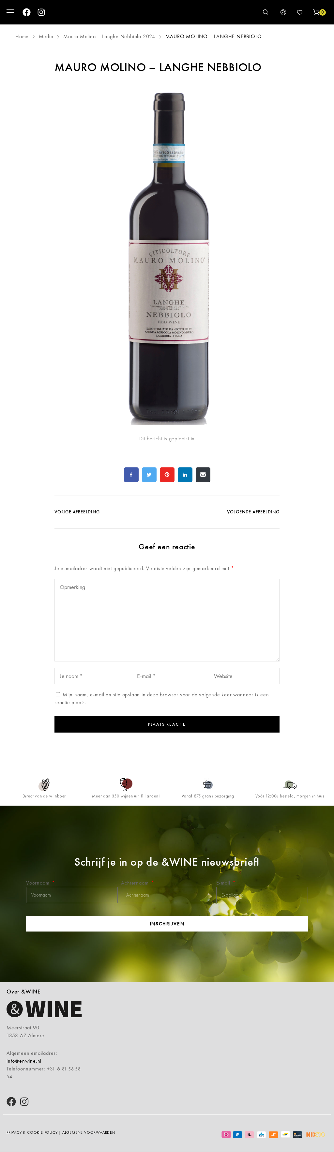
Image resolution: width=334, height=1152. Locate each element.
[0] (316, 12)
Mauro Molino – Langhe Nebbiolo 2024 (109, 36)
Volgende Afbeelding (253, 512)
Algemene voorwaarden (88, 1132)
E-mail (224, 882)
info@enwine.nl (24, 1060)
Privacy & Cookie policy (32, 1132)
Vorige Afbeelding (77, 512)
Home (22, 36)
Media (46, 36)
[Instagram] (41, 12)
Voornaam (38, 882)
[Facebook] (26, 12)
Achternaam (135, 882)
